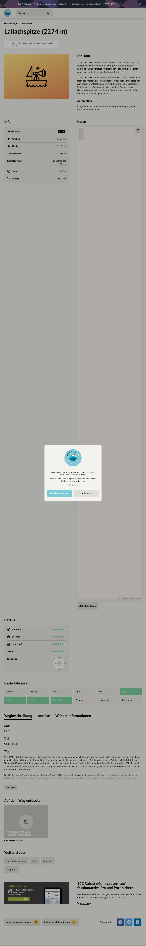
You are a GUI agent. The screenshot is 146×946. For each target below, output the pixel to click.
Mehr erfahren (73, 485)
